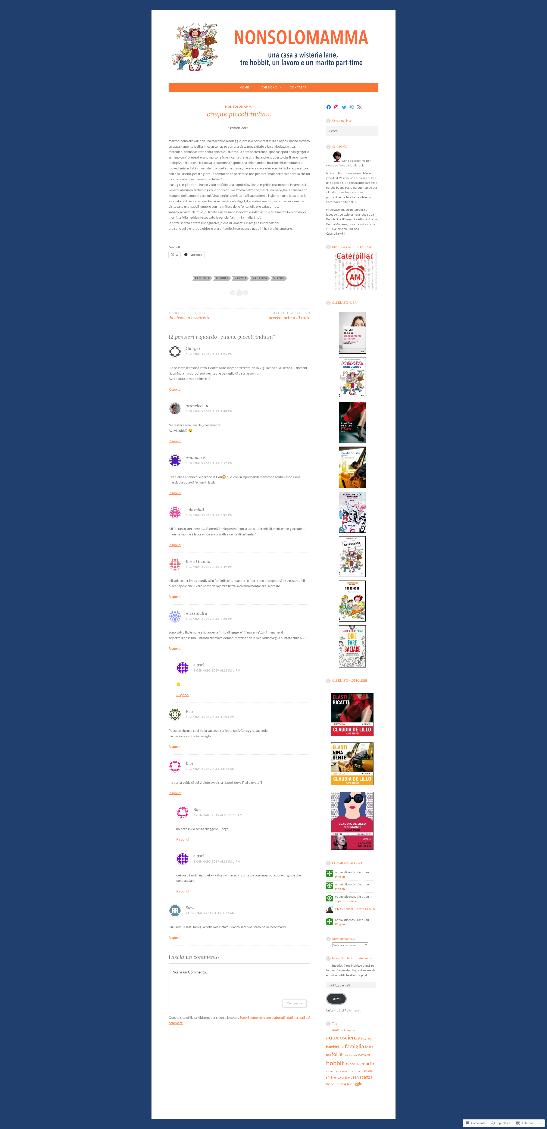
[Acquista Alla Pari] (352, 532)
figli (328, 1055)
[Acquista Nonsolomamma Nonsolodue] (352, 398)
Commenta (294, 1003)
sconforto (357, 1071)
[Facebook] (328, 107)
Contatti (298, 87)
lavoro (350, 1064)
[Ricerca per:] (352, 131)
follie (336, 1054)
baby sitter (366, 1038)
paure (337, 1071)
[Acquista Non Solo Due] (352, 621)
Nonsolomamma (239, 106)
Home (244, 87)
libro (358, 1064)
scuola (368, 1071)
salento (346, 1071)
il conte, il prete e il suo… (360, 908)
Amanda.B (196, 457)
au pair (351, 1030)
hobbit (222, 278)
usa (353, 1077)
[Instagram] (336, 107)
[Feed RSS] (359, 107)
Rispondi (175, 389)
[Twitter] (344, 107)
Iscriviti (336, 998)
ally (337, 908)
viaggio (356, 1083)
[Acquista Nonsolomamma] (352, 577)
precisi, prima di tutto (289, 315)
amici (336, 1030)
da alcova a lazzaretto (189, 315)
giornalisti (364, 1055)
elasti (198, 664)
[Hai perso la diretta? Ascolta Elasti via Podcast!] (355, 289)
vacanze (333, 1083)
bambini (332, 1046)
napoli (240, 278)
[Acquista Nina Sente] (352, 488)
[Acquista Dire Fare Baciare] (352, 667)
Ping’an (340, 876)
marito (369, 1063)
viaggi (278, 278)
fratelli (347, 1055)
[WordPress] (351, 107)
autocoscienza (343, 1037)
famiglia (202, 278)
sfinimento (333, 1077)
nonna (329, 1071)
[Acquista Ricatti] (352, 443)
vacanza (259, 278)
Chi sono (269, 87)
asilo (343, 1030)
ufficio (345, 1077)
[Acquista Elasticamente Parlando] (352, 353)
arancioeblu (197, 405)
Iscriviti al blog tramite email (352, 958)
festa (369, 1047)
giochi (354, 1055)
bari (342, 1047)
